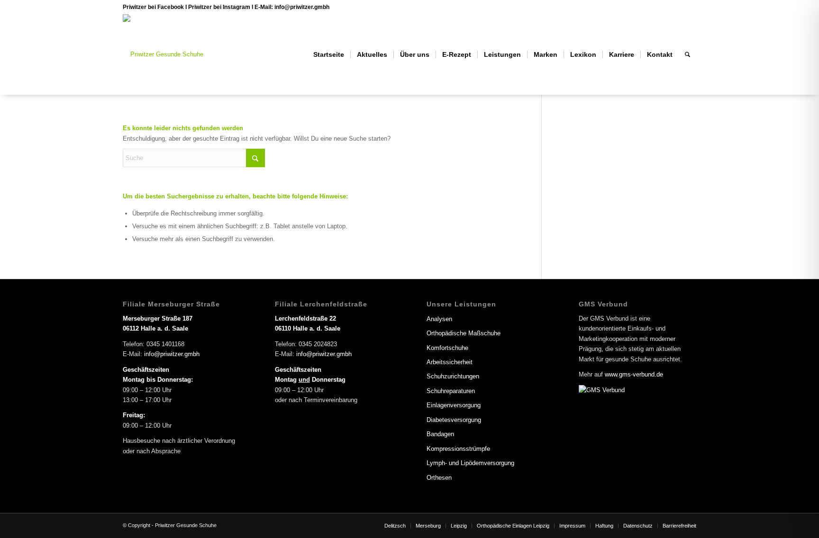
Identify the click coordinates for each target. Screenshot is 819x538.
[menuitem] (328, 54)
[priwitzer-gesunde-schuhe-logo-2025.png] (163, 54)
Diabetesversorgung (454, 419)
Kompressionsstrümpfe (458, 448)
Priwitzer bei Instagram (219, 7)
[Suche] (687, 54)
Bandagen (440, 434)
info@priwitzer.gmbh (301, 7)
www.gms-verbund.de (634, 374)
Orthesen (439, 477)
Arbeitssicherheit (450, 362)
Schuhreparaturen (451, 391)
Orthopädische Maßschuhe (463, 333)
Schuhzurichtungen (453, 376)
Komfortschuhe (447, 347)
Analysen (439, 319)
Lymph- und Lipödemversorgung (470, 462)
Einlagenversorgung (454, 405)
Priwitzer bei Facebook (154, 7)
